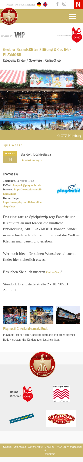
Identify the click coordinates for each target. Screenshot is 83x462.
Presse (9, 4)
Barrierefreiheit (72, 446)
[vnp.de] (19, 35)
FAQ (59, 446)
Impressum (20, 446)
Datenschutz (35, 446)
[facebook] (57, 4)
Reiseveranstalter (25, 4)
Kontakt (7, 446)
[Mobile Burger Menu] (72, 16)
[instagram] (63, 4)
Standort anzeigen (31, 160)
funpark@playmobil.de (27, 185)
